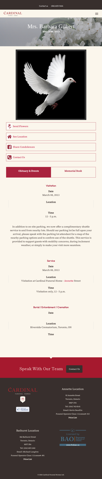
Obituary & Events (28, 171)
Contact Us (19, 157)
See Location (20, 136)
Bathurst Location (27, 430)
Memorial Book (73, 171)
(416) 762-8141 (74, 406)
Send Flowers (20, 126)
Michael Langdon (31, 451)
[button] (96, 13)
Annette (68, 280)
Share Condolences (24, 147)
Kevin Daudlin (75, 410)
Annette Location (73, 389)
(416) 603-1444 (57, 6)
